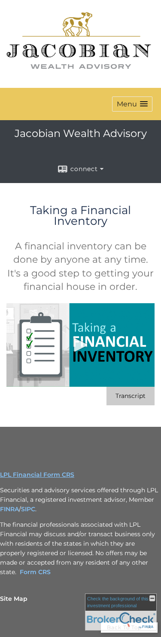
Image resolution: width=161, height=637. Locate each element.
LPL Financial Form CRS (37, 475)
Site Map (13, 599)
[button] (132, 104)
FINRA (9, 509)
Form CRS (35, 572)
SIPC (28, 509)
